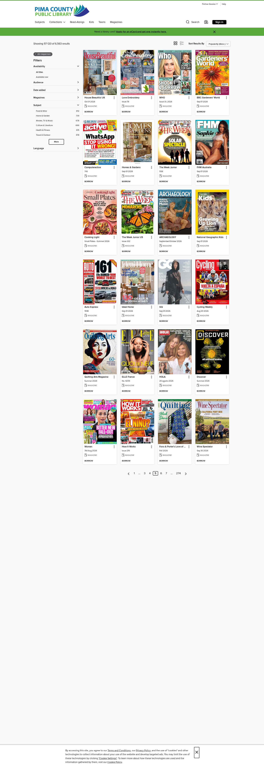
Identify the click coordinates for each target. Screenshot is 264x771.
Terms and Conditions (119, 750)
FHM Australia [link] (204, 167)
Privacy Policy (143, 750)
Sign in (219, 22)
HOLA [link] (162, 377)
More (56, 142)
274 (178, 473)
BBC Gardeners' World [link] (208, 97)
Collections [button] (56, 22)
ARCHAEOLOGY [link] (167, 237)
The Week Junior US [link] (132, 237)
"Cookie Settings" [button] (108, 758)
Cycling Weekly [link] (205, 307)
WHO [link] (162, 97)
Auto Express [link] (91, 307)
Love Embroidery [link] (130, 97)
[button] (210, 4)
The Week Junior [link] (168, 167)
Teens (102, 22)
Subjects (40, 22)
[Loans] (206, 23)
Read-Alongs (77, 22)
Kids (91, 22)
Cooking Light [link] (91, 237)
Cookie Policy (114, 762)
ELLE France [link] (128, 377)
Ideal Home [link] (128, 307)
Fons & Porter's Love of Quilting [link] (173, 446)
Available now (42, 77)
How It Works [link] (129, 446)
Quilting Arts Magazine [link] (96, 377)
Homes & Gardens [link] (131, 167)
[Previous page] (129, 473)
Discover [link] (201, 377)
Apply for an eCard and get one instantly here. (141, 31)
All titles (39, 72)
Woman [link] (88, 446)
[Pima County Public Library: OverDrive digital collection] (62, 10)
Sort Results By (196, 43)
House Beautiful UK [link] (94, 97)
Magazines (116, 22)
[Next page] (186, 473)
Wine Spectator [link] (205, 446)
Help (224, 4)
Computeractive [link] (92, 167)
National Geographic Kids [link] (210, 237)
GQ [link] (161, 307)
